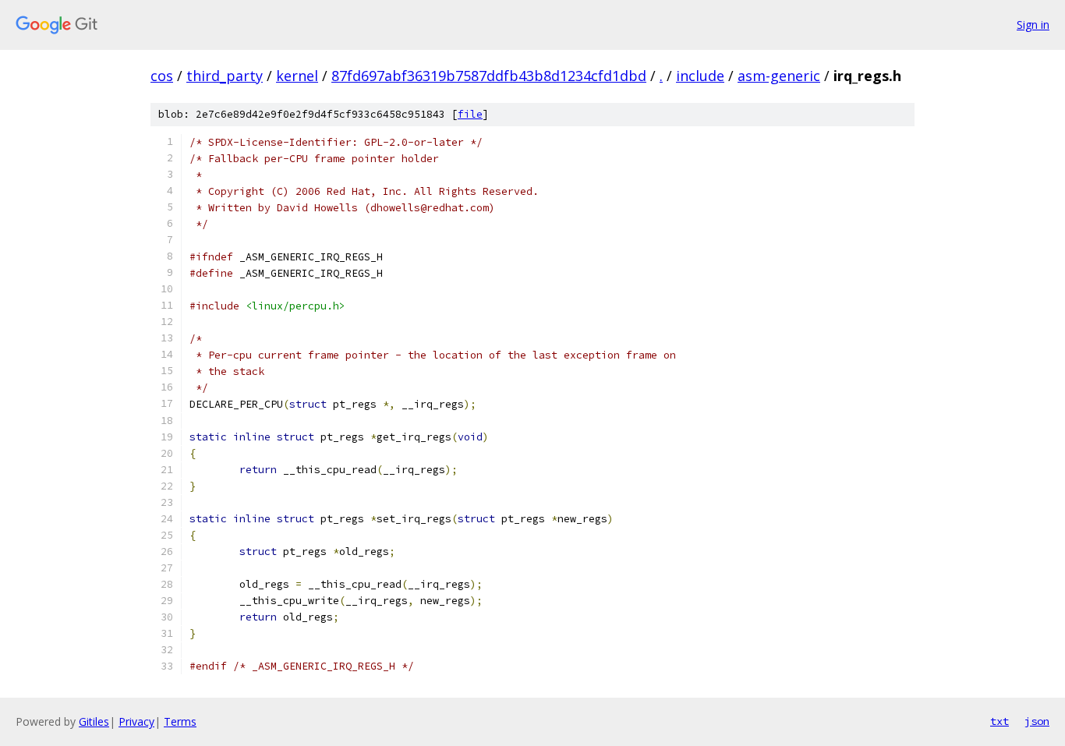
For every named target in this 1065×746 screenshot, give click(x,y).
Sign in (1033, 24)
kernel (297, 75)
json (1036, 721)
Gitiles (94, 721)
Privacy (136, 721)
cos (161, 75)
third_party (224, 75)
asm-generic (779, 75)
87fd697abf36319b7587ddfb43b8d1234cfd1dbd (488, 75)
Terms (180, 721)
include (700, 75)
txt (999, 721)
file (470, 114)
